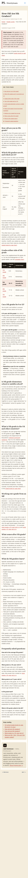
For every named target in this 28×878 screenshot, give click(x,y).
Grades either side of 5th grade (11, 98)
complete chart (19, 259)
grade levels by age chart (9, 245)
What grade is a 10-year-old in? (14, 733)
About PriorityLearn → (16, 765)
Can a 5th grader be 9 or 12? (10, 101)
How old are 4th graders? (12, 729)
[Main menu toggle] (25, 3)
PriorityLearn (12, 3)
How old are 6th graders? (12, 731)
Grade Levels (11, 22)
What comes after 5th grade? (11, 116)
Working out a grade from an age (11, 113)
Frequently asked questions (10, 121)
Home (3, 22)
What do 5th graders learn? (10, 118)
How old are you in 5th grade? (11, 91)
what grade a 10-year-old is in (11, 527)
